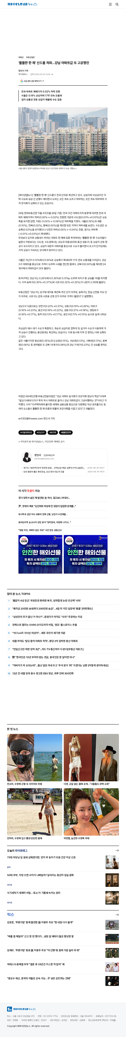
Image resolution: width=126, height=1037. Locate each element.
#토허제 (53, 432)
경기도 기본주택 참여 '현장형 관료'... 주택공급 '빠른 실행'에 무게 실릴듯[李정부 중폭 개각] (54, 468)
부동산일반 (30, 57)
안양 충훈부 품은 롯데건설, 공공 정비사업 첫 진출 (43, 472)
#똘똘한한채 (66, 432)
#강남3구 (40, 432)
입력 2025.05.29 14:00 (40, 74)
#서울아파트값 (26, 432)
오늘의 (17, 850)
